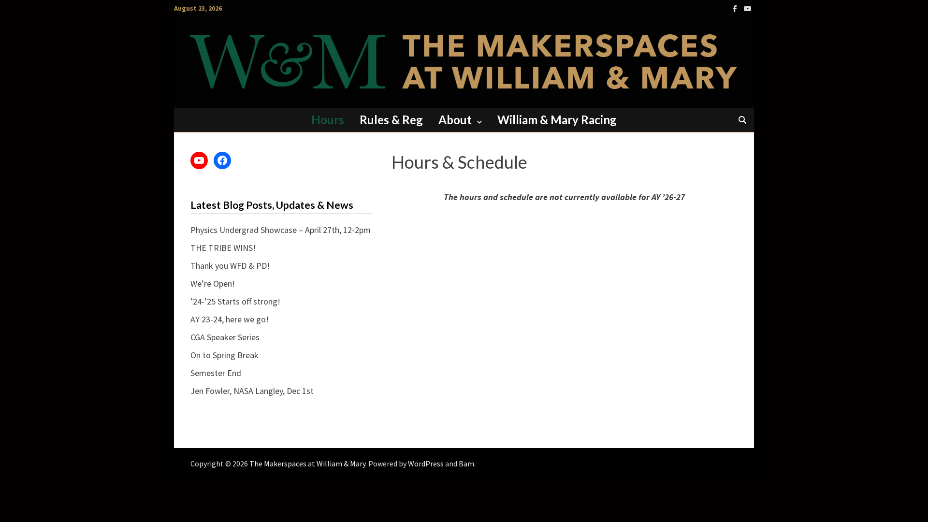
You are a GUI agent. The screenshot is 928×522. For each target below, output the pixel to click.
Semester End (215, 372)
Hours (327, 120)
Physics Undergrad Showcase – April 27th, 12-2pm (280, 229)
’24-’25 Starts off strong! (235, 301)
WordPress (426, 463)
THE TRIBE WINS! (223, 247)
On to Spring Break (224, 355)
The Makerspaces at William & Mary (307, 463)
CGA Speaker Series (225, 337)
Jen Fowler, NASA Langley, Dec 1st (252, 390)
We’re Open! (212, 283)
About (455, 120)
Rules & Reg (391, 120)
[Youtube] (747, 8)
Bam (466, 463)
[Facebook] (735, 8)
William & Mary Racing (557, 120)
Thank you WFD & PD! (230, 265)
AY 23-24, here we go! (229, 319)
